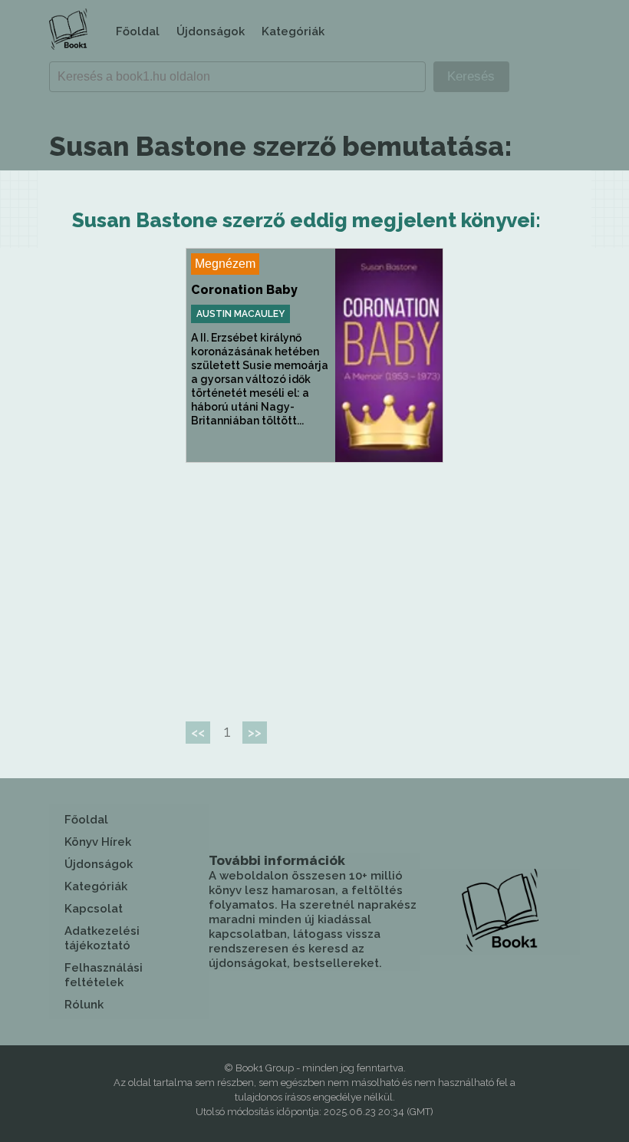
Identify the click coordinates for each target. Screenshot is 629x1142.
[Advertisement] (314, 585)
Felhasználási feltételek (103, 975)
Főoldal (138, 31)
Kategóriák (293, 31)
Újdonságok (210, 31)
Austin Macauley (240, 314)
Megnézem (225, 263)
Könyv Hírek (97, 842)
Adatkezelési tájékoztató (102, 938)
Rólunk (84, 1005)
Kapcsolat (93, 909)
